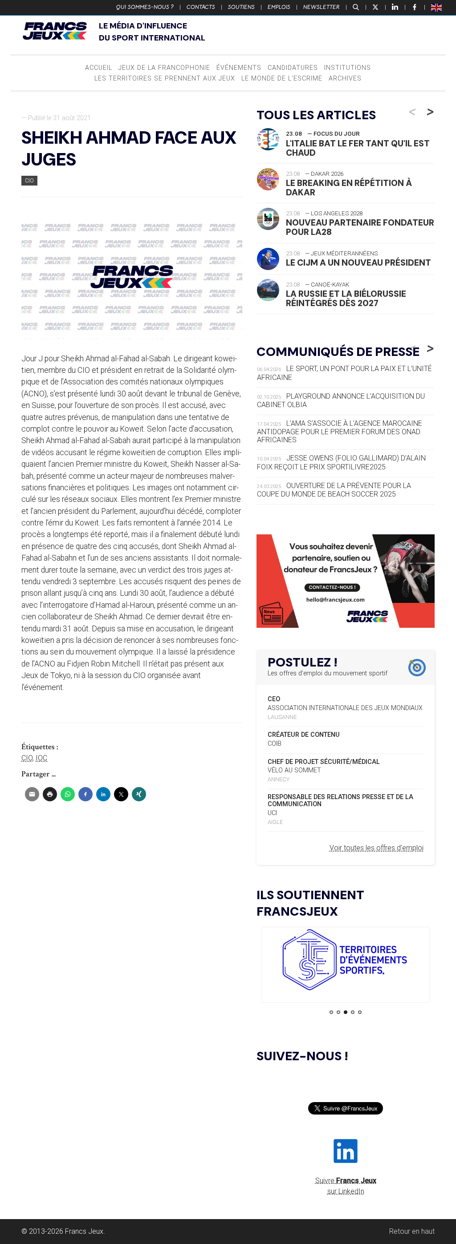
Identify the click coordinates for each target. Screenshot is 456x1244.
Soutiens (241, 7)
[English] (437, 7)
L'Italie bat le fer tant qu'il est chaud (358, 148)
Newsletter (321, 7)
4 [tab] (352, 1012)
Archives (345, 78)
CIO (29, 180)
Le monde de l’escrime (281, 78)
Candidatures (293, 68)
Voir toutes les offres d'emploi (376, 848)
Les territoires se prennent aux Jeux (164, 78)
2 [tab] (338, 1012)
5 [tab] (360, 1012)
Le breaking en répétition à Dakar (349, 188)
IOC (41, 758)
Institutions (347, 68)
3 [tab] (345, 1012)
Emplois (279, 7)
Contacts (201, 7)
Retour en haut (412, 1231)
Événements (238, 68)
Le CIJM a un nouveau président (358, 262)
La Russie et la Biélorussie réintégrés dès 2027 (346, 298)
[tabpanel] (345, 961)
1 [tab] (331, 1012)
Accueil (98, 68)
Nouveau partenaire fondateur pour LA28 (360, 227)
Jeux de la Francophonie (164, 68)
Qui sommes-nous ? (145, 7)
